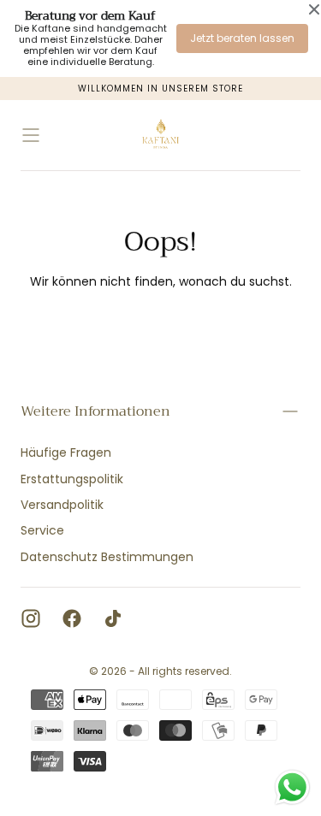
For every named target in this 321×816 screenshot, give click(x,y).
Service (42, 530)
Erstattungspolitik (72, 479)
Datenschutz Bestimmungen (107, 556)
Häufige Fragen (66, 452)
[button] (31, 135)
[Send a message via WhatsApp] (292, 787)
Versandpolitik (62, 504)
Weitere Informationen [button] (95, 411)
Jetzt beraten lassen (242, 38)
